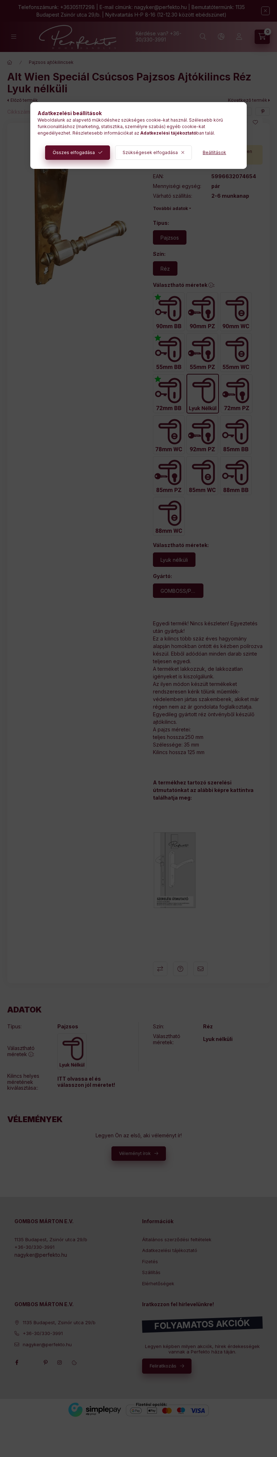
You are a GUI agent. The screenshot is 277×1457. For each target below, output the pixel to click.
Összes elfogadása (74, 152)
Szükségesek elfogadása (150, 152)
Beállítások (214, 152)
